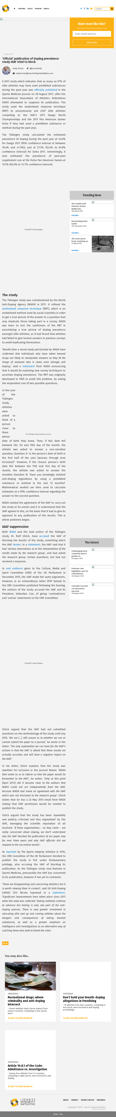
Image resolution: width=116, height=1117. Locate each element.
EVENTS (46, 9)
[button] (34, 68)
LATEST (30, 9)
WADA (12, 531)
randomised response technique (22, 308)
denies (17, 544)
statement (28, 366)
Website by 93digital (98, 1109)
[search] (112, 8)
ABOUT (66, 1100)
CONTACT (74, 1100)
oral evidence (14, 568)
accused (44, 536)
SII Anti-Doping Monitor (20, 1018)
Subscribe (92, 42)
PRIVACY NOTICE (87, 1100)
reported (11, 851)
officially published (45, 89)
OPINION (38, 9)
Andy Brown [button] (18, 68)
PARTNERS (101, 1100)
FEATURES (21, 9)
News (5, 943)
